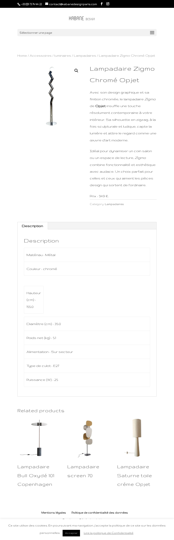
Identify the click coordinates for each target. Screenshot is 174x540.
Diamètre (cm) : (41, 324)
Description (32, 226)
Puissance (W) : (40, 380)
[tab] (32, 225)
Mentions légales (53, 512)
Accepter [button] (71, 533)
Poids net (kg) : (40, 338)
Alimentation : (39, 352)
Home (22, 55)
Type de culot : (40, 366)
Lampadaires (85, 55)
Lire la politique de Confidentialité (108, 532)
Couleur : (35, 269)
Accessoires (41, 55)
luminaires (62, 55)
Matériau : (36, 255)
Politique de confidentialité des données (100, 512)
